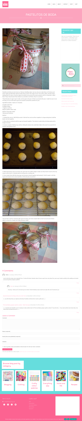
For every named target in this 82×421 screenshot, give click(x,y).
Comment (4, 318)
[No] (80, 419)
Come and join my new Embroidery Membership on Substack (68, 96)
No (68, 419)
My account (31, 408)
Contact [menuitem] (65, 4)
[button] (4, 404)
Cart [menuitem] (76, 4)
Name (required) (6, 331)
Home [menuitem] (49, 4)
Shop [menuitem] (71, 4)
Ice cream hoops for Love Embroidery (69, 103)
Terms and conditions (33, 405)
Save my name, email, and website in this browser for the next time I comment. (22, 346)
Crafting (21, 384)
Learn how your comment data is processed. (30, 351)
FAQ (30, 401)
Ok (65, 419)
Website (4, 341)
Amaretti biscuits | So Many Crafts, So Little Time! (14, 295)
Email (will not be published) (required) (11, 336)
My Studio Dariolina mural (66, 98)
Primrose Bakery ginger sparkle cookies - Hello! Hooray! (16, 304)
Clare (11, 286)
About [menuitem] (59, 4)
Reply (78, 283)
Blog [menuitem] (54, 4)
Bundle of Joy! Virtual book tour (68, 106)
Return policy (31, 406)
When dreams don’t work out (67, 101)
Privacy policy (31, 403)
